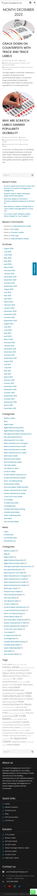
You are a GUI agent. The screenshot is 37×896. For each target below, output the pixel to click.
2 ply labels (7, 664)
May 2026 (7, 258)
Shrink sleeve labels (9, 730)
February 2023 (9, 305)
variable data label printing (14, 509)
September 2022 (10, 320)
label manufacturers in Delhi (15, 446)
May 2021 (7, 371)
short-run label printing (13, 481)
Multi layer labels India (16, 711)
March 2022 (8, 339)
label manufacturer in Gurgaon (16, 443)
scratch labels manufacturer (15, 475)
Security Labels (11, 851)
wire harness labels (11, 522)
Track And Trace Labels (13, 496)
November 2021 (10, 352)
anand (23, 60)
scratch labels (21, 722)
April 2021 (7, 374)
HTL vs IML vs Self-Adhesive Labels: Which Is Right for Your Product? (17, 215)
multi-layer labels (7, 707)
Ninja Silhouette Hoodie (22, 226)
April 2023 (8, 299)
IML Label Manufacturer (13, 437)
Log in (6, 531)
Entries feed (8, 535)
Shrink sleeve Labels (11, 484)
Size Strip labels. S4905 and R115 (16, 487)
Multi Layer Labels (11, 456)
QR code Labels (10, 465)
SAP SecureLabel (11, 817)
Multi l (13, 707)
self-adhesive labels (26, 727)
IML (11, 679)
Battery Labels (9, 418)
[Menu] (30, 2)
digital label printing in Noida (15, 676)
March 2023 (8, 302)
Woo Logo (15, 235)
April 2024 (8, 264)
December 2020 (10, 386)
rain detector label (11, 468)
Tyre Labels (8, 500)
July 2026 (7, 252)
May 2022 (7, 333)
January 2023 (9, 308)
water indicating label (12, 515)
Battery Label (10, 838)
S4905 (15, 719)
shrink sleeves (20, 730)
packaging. (22, 713)
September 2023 (10, 286)
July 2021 (7, 364)
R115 (12, 719)
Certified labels (23, 667)
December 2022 (10, 311)
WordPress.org (9, 541)
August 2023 (8, 289)
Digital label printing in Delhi (17, 673)
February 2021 (9, 380)
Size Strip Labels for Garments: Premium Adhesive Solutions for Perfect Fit (19, 201)
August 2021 (8, 361)
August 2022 (8, 324)
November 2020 (10, 389)
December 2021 (10, 349)
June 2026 (8, 255)
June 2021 (7, 367)
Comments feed (10, 538)
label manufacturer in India (17, 694)
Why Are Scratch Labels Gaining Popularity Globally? (15, 126)
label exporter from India (13, 140)
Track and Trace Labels (17, 736)
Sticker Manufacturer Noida (14, 493)
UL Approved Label (11, 503)
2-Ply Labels (9, 834)
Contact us (9, 820)
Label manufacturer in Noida (14, 67)
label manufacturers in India (15, 449)
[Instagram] (14, 886)
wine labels (13, 744)
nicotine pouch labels (13, 713)
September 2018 (10, 402)
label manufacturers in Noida (14, 63)
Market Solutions (11, 807)
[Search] (35, 2)
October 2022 (9, 317)
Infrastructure (10, 810)
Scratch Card (10, 854)
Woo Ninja (15, 229)
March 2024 (8, 267)
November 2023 (10, 280)
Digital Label (8, 424)
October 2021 (9, 355)
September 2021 (10, 358)
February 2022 (9, 342)
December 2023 (10, 277)
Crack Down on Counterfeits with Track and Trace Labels (16, 50)
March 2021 (8, 377)
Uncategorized (9, 506)
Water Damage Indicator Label (17, 848)
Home (7, 804)
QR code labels (14, 717)
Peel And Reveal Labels (13, 462)
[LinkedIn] (19, 886)
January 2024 (9, 273)
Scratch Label (10, 844)
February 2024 (9, 270)
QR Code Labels (11, 841)
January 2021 (9, 383)
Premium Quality (17, 232)
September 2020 (10, 396)
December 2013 (10, 408)
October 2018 (9, 399)
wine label (8, 518)
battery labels (10, 667)
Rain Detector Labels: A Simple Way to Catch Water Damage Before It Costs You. (18, 208)
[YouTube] (9, 886)
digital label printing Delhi (13, 428)
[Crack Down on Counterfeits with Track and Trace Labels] (18, 29)
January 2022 (9, 346)
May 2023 (7, 295)
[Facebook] (4, 886)
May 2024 (7, 261)
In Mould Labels (22, 682)
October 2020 (9, 393)
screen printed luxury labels (14, 478)
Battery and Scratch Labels (20, 664)
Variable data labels (12, 512)
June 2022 (8, 330)
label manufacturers (9, 702)
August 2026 (8, 248)
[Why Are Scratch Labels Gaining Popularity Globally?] (18, 104)
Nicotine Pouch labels (12, 459)
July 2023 (7, 292)
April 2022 (8, 336)
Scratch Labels (9, 471)
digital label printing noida (14, 431)
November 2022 (10, 314)
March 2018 (8, 405)
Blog (5, 421)
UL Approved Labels (14, 740)
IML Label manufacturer (12, 680)
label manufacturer (11, 689)
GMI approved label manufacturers (17, 434)
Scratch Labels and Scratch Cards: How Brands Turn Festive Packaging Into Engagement (19, 188)
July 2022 (7, 327)
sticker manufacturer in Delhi (15, 490)
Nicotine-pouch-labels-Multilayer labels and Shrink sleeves (17, 194)
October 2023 (9, 283)
